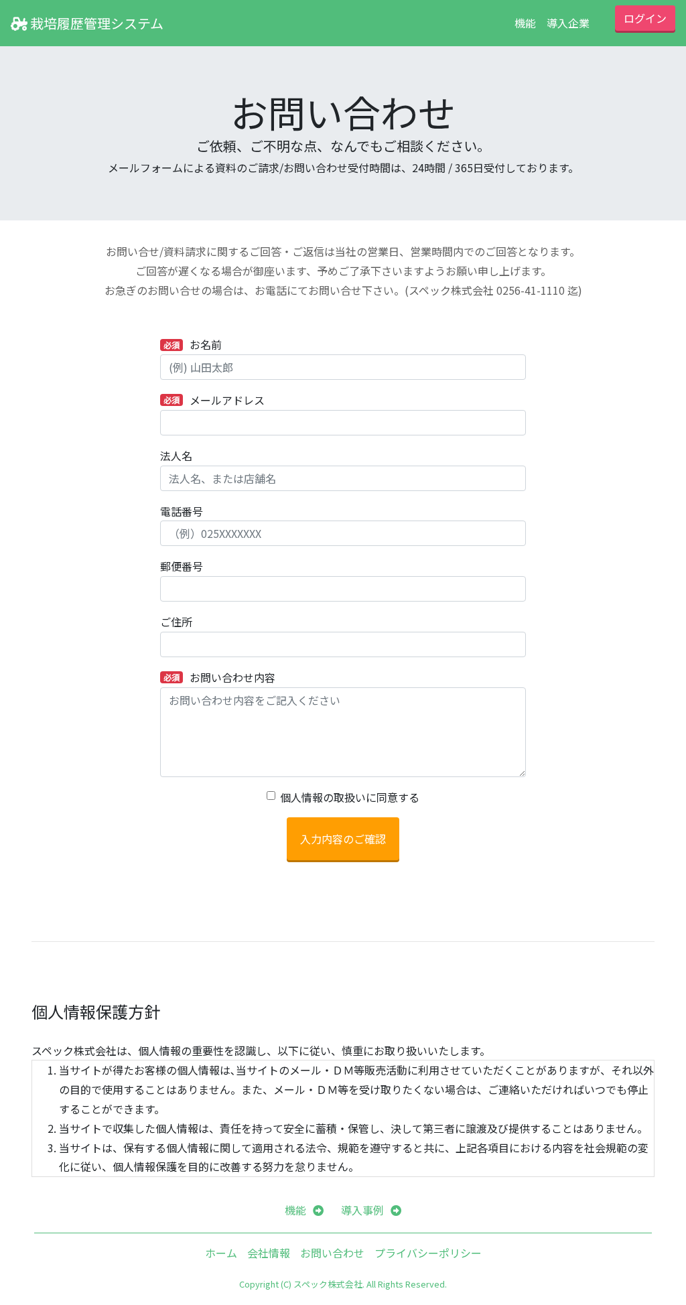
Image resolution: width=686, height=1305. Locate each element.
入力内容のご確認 (343, 839)
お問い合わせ (332, 1253)
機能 (525, 23)
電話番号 (181, 511)
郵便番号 (181, 566)
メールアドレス (214, 400)
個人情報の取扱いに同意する (349, 797)
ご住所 (176, 622)
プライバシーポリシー (428, 1253)
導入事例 (362, 1210)
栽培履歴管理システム (95, 23)
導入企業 (568, 23)
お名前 (192, 344)
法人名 (176, 456)
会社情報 (268, 1253)
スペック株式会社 (327, 1284)
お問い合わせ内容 (219, 677)
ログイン (645, 18)
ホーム (221, 1253)
